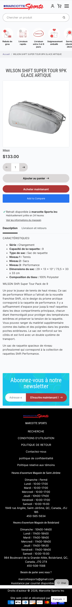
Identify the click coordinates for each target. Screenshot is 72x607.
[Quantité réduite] (7, 167)
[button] (59, 599)
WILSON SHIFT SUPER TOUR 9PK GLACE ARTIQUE (37, 54)
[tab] (12, 229)
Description (10, 228)
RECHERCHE (36, 431)
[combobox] (31, 17)
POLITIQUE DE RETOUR (36, 444)
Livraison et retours (34, 228)
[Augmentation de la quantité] (23, 167)
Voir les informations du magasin (23, 220)
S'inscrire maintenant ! (44, 397)
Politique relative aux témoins (36, 465)
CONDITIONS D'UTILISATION (36, 438)
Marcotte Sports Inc (51, 590)
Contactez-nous (36, 451)
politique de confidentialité (36, 458)
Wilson (6, 150)
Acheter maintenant (36, 189)
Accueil (6, 54)
